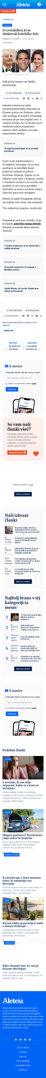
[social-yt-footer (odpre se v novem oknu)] (16, 1040)
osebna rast (8, 330)
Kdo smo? (23, 1056)
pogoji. (34, 383)
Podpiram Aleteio (15, 452)
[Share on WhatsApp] (42, 98)
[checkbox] (6, 384)
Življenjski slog (7, 19)
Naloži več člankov (23, 581)
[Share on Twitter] (33, 98)
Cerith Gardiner (28, 38)
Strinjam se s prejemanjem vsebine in (22, 384)
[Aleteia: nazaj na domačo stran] (23, 4)
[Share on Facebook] (24, 98)
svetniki (8, 759)
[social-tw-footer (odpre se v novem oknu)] (25, 1040)
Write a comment (23, 494)
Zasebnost (23, 1070)
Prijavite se (12, 389)
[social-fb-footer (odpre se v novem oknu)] (21, 1040)
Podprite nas (7, 11)
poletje (7, 812)
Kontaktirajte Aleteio (23, 1065)
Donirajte (23, 1052)
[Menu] (7, 4)
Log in (31, 485)
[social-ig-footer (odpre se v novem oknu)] (30, 1040)
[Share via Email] (37, 98)
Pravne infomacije (23, 1061)
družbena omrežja (12, 855)
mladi (7, 900)
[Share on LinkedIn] (28, 98)
